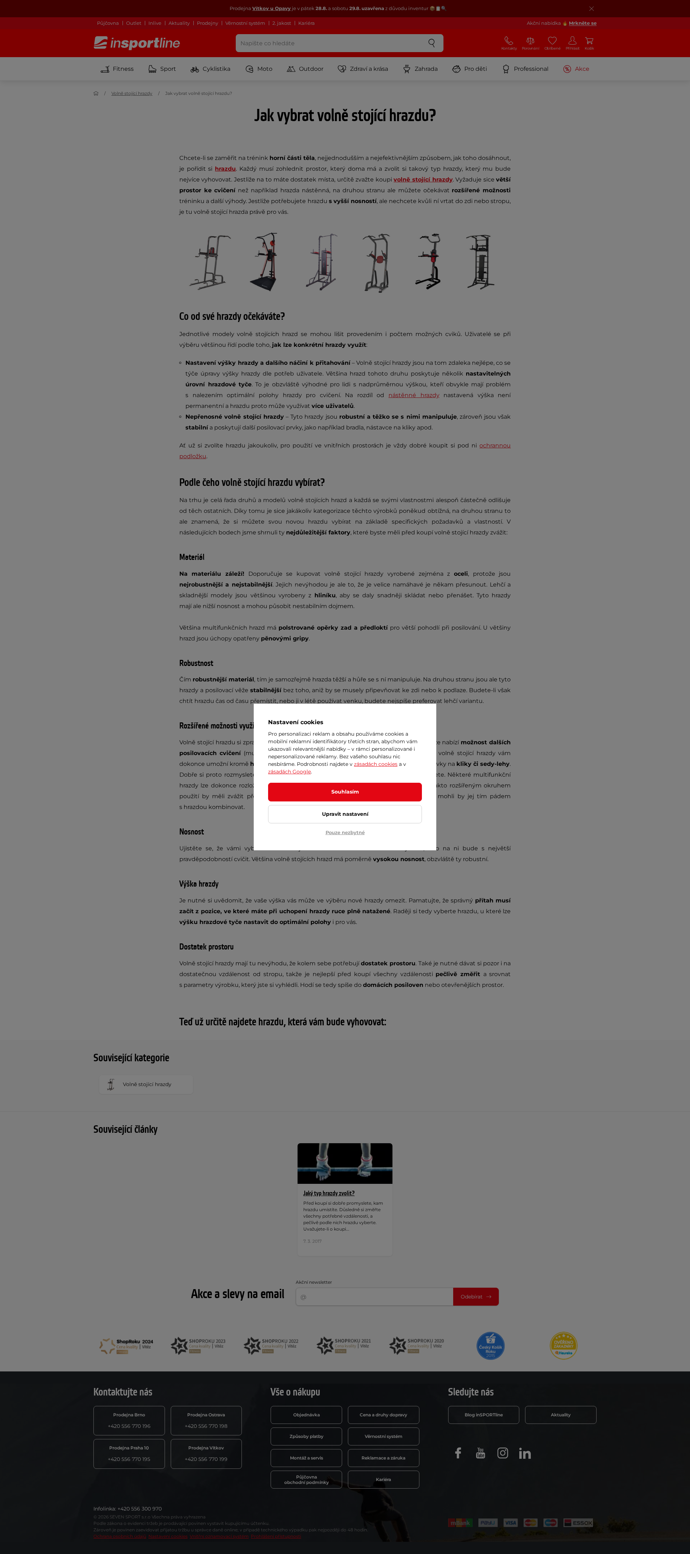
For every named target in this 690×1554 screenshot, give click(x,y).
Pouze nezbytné (345, 832)
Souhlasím (345, 792)
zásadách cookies (375, 764)
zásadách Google (289, 771)
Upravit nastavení (345, 814)
